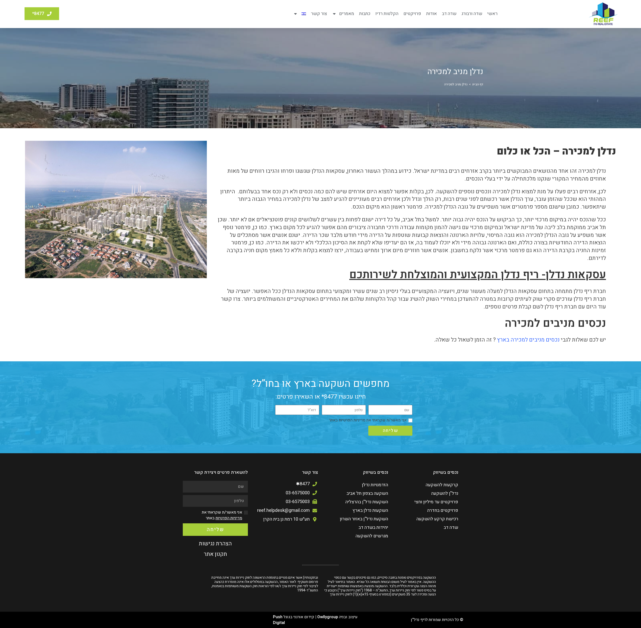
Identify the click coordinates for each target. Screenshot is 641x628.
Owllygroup (327, 617)
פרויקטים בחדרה (442, 510)
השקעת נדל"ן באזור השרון (364, 519)
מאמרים (346, 13)
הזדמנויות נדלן (375, 485)
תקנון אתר (215, 554)
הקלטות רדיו (386, 13)
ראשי (492, 13)
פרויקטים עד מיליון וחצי (436, 502)
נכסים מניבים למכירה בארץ (528, 340)
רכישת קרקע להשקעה (437, 519)
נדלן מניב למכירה (455, 84)
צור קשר (319, 13)
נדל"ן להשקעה (444, 493)
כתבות (364, 13)
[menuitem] (299, 13)
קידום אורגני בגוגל (298, 617)
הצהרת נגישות (215, 544)
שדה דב (449, 13)
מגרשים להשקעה (372, 536)
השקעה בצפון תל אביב (367, 493)
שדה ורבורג (471, 13)
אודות (431, 13)
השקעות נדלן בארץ (370, 510)
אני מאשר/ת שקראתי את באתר (368, 420)
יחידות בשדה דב (373, 527)
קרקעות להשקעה (442, 485)
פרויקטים (412, 13)
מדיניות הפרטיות (351, 420)
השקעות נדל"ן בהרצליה (366, 502)
